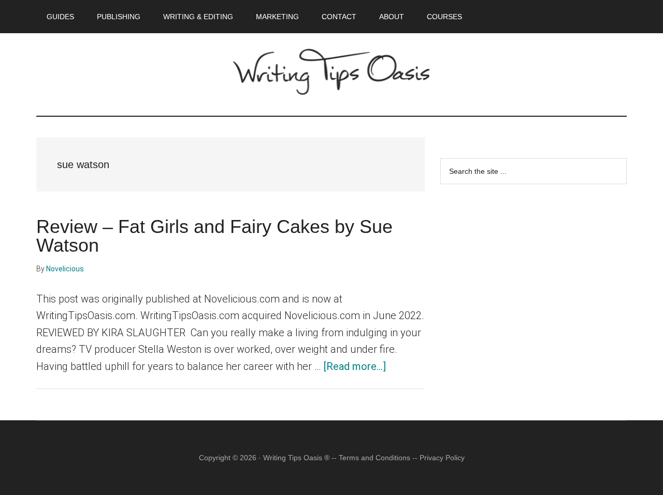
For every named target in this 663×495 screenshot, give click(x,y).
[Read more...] (355, 366)
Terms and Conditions (374, 457)
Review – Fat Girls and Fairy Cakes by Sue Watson (214, 236)
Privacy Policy (442, 457)
